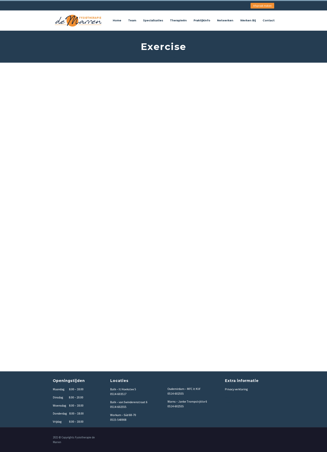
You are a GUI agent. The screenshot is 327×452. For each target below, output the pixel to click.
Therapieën (178, 20)
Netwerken (225, 20)
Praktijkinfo (202, 20)
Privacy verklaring (236, 389)
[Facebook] (273, 437)
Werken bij (248, 20)
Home (117, 20)
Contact (269, 20)
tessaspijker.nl (234, 402)
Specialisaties (153, 20)
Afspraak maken (262, 5)
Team (132, 20)
